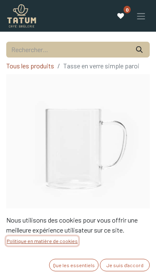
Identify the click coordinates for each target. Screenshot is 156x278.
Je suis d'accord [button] (125, 265)
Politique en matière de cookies (42, 241)
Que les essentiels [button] (74, 265)
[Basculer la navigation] (141, 16)
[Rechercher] (139, 50)
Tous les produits (30, 66)
